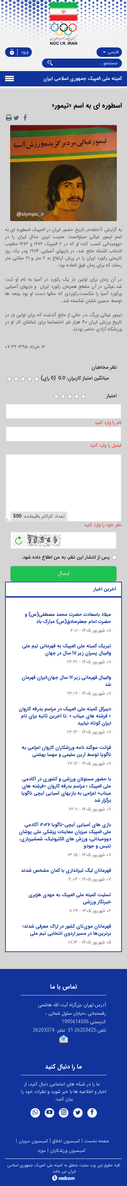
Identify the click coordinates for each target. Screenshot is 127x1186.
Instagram (63, 1113)
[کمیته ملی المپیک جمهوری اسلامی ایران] (63, 23)
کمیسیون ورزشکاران (67, 1150)
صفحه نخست (96, 1141)
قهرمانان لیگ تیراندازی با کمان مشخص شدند (66, 870)
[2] (63, 396)
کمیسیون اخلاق (66, 1141)
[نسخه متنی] (9, 118)
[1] (56, 396)
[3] (70, 396)
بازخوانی (19, 539)
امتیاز (111, 396)
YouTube (49, 1113)
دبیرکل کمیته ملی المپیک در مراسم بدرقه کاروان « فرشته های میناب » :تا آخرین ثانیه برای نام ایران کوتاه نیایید (65, 716)
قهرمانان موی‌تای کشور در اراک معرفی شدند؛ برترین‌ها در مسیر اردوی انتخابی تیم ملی (67, 930)
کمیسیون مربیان (33, 1141)
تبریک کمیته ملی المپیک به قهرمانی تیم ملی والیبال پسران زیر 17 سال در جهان (66, 649)
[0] (9, 379)
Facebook (92, 1113)
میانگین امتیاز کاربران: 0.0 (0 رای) (75, 378)
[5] (83, 396)
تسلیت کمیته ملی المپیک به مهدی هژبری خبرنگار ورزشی (69, 898)
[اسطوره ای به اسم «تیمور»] (63, 175)
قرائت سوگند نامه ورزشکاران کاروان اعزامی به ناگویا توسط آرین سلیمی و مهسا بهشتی (66, 751)
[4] (76, 396)
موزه (42, 1150)
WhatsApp (35, 1113)
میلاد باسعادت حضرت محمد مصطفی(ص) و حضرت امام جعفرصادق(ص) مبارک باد (68, 618)
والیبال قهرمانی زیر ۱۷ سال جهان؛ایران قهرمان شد (66, 681)
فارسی (112, 52)
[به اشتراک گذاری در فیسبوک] (25, 118)
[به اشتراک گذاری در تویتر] (16, 118)
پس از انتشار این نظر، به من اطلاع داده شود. (65, 557)
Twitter (78, 1113)
